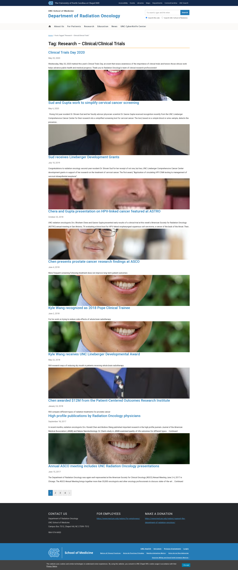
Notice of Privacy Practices (110, 553)
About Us (59, 26)
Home (49, 26)
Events (132, 3)
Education (102, 26)
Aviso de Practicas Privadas (133, 553)
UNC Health (146, 549)
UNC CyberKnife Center (133, 26)
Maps (148, 3)
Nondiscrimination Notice (156, 553)
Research (89, 26)
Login (186, 549)
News (114, 26)
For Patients (74, 26)
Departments (157, 3)
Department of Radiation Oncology (84, 15)
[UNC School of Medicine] (70, 552)
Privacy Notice (51, 566)
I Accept (186, 565)
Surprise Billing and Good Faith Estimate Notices (170, 557)
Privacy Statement (172, 549)
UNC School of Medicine (61, 11)
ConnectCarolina (171, 3)
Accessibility (123, 3)
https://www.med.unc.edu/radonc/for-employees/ (118, 518)
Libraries (140, 3)
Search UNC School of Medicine (176, 18)
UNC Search (183, 3)
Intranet (158, 549)
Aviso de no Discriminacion (178, 553)
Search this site (154, 18)
